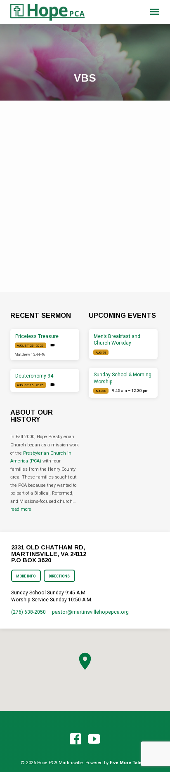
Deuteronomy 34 (34, 376)
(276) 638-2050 (28, 612)
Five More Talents (129, 762)
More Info (25, 576)
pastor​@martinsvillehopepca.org (90, 612)
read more (20, 509)
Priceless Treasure (37, 336)
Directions (59, 576)
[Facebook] (75, 739)
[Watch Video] (52, 345)
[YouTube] (94, 739)
